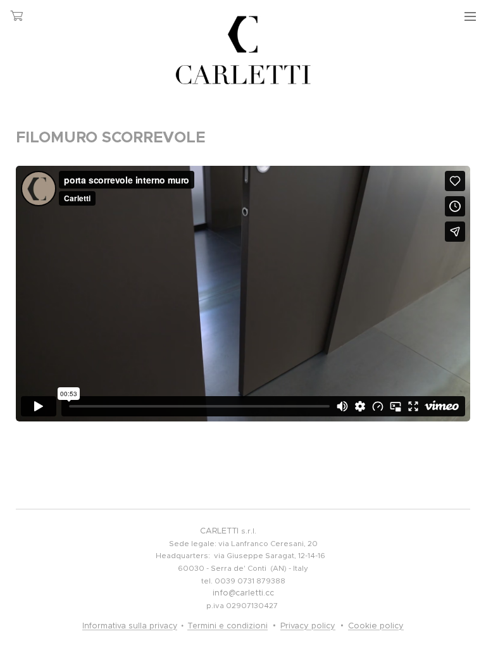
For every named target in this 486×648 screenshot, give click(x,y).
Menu (470, 15)
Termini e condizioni (227, 626)
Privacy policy (307, 625)
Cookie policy (376, 625)
